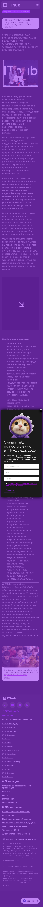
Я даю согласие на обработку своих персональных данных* (21, 484)
